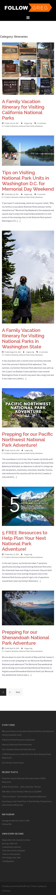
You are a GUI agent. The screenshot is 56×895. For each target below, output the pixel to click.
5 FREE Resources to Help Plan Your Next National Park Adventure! (24, 541)
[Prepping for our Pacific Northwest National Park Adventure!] (28, 407)
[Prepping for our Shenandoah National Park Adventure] (28, 607)
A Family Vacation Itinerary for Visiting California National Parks (23, 110)
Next (18, 692)
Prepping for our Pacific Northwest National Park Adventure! (27, 439)
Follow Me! (7, 824)
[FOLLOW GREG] (28, 7)
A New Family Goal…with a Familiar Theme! (21, 786)
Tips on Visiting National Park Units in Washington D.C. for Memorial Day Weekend (28, 181)
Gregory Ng (28, 123)
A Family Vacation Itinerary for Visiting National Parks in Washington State (23, 338)
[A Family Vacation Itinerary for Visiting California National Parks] (28, 68)
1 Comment (41, 194)
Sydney (41, 886)
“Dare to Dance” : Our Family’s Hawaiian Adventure (24, 796)
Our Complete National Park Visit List (18, 749)
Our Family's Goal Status (13, 762)
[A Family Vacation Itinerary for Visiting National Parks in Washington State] (28, 276)
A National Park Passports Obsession (18, 739)
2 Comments (41, 123)
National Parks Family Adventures (31, 126)
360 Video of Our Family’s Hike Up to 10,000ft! (22, 791)
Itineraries (15, 126)
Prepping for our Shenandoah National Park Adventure (25, 637)
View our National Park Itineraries (17, 744)
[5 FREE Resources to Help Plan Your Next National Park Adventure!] (28, 506)
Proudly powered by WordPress (15, 886)
